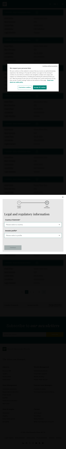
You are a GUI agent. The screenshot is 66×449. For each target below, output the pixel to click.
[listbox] (33, 224)
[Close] (62, 197)
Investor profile (10, 231)
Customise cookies (25, 87)
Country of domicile (12, 220)
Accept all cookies (40, 87)
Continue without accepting (49, 66)
